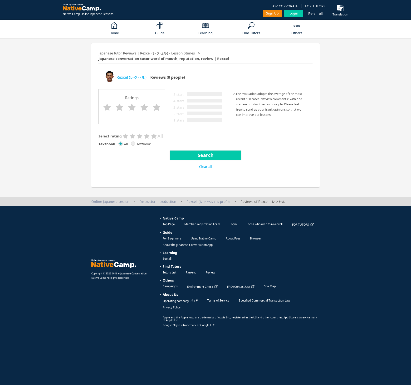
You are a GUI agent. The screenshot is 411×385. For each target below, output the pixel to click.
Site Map (270, 286)
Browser (255, 238)
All (126, 144)
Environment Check (200, 287)
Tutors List (169, 272)
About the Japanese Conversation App (188, 245)
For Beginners (172, 238)
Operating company (176, 301)
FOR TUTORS (315, 6)
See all (167, 259)
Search (206, 155)
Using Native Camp (203, 238)
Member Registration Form (202, 224)
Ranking (191, 272)
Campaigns (170, 286)
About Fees (233, 238)
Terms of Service (218, 300)
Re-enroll (315, 13)
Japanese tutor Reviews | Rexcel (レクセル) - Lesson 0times (146, 53)
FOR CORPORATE (284, 6)
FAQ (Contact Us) (238, 287)
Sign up (272, 13)
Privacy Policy (172, 307)
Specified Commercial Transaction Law (264, 300)
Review (210, 272)
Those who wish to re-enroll (264, 224)
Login (293, 13)
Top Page (169, 224)
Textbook (144, 144)
